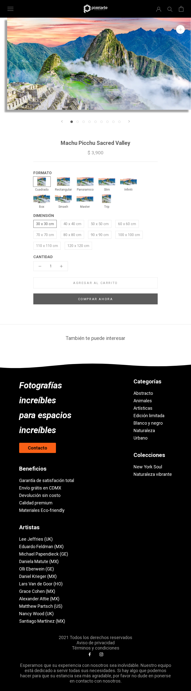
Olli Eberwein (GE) (36, 568)
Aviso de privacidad (96, 642)
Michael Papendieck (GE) (43, 554)
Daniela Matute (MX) (39, 561)
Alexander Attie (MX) (39, 598)
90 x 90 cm (100, 235)
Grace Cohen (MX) (37, 591)
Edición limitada (149, 415)
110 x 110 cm (47, 246)
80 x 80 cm (72, 235)
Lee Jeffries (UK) (36, 539)
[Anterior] (62, 121)
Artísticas (143, 408)
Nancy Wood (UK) (36, 613)
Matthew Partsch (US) (40, 606)
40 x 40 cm (72, 224)
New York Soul (148, 466)
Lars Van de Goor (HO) (41, 583)
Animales (143, 400)
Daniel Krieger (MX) (38, 576)
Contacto (37, 447)
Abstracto (143, 393)
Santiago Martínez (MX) (42, 621)
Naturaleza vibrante (153, 474)
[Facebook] (90, 654)
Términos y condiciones (95, 647)
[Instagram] (101, 654)
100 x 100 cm (129, 235)
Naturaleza (144, 430)
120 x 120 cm (78, 246)
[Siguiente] (129, 121)
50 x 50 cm (100, 224)
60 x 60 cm (127, 224)
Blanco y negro (148, 423)
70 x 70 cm (45, 235)
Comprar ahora (95, 299)
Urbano (140, 438)
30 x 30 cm (45, 224)
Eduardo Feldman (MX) (41, 546)
